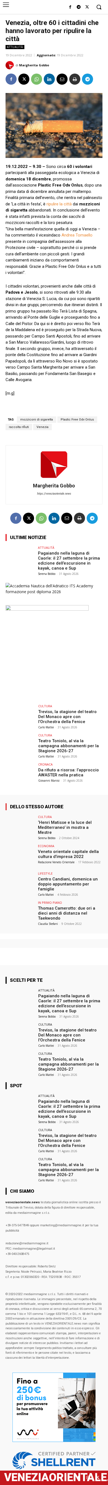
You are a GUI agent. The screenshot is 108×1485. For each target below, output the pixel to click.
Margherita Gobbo (34, 65)
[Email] (62, 79)
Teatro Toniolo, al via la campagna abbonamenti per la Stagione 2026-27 (68, 745)
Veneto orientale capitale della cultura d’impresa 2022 (68, 854)
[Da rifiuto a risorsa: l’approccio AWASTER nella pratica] (20, 774)
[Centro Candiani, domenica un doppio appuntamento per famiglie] (20, 883)
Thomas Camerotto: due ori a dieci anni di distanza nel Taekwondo (66, 913)
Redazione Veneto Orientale (56, 862)
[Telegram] (78, 7)
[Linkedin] (49, 79)
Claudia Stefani (48, 924)
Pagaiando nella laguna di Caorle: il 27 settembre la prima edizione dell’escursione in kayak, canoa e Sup (69, 561)
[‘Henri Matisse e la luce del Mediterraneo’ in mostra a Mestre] (20, 826)
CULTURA (45, 706)
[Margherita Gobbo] (11, 65)
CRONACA (45, 764)
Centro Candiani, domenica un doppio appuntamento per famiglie (68, 884)
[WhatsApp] (36, 79)
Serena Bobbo (46, 574)
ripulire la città (59, 204)
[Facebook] (70, 7)
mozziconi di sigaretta (36, 419)
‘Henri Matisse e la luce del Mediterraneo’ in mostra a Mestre (65, 827)
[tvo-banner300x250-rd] (47, 609)
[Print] (74, 79)
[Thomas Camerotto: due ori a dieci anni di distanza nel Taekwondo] (20, 912)
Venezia (42, 427)
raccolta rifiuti (19, 427)
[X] (87, 7)
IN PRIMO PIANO (50, 902)
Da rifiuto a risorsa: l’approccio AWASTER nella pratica (68, 772)
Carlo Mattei (46, 727)
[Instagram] (88, 1478)
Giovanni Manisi (49, 780)
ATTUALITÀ (15, 47)
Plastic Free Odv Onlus (77, 419)
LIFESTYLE (45, 873)
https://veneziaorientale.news (54, 493)
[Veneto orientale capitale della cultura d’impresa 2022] (20, 855)
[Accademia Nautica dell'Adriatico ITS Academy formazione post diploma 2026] (54, 591)
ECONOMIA (46, 845)
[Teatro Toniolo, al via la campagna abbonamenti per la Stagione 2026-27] (20, 745)
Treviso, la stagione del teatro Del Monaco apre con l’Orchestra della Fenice (67, 716)
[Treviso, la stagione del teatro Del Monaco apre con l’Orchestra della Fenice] (20, 715)
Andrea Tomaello (76, 235)
